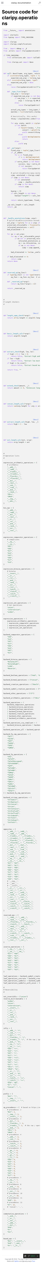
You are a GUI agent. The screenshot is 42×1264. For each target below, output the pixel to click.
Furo (33, 1261)
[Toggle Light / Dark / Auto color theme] (39, 2)
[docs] (35, 71)
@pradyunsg (26, 1261)
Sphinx (16, 1261)
